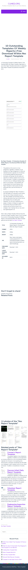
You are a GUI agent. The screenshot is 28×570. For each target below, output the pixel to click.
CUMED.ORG (14, 3)
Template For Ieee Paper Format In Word (12, 559)
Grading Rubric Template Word (10, 550)
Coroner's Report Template (14, 453)
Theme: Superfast (22, 567)
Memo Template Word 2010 (9, 552)
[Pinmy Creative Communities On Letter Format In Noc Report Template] (17, 442)
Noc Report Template (17, 220)
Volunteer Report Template (14, 489)
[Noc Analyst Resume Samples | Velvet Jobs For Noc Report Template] (4, 435)
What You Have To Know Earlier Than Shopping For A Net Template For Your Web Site (13, 546)
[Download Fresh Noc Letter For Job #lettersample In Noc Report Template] (4, 442)
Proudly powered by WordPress (9, 567)
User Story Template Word (9, 554)
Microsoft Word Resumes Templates (11, 557)
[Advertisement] (14, 29)
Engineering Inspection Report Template (16, 505)
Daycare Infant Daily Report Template (15, 471)
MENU (24, 11)
